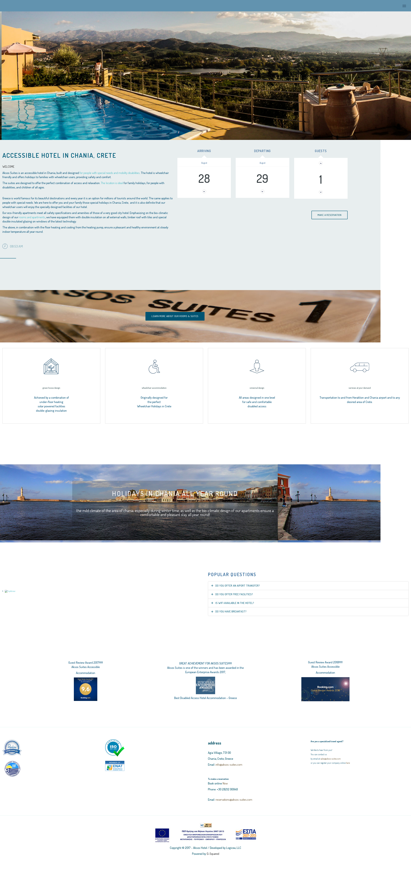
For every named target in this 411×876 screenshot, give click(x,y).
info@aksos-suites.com (229, 759)
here (348, 758)
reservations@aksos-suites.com (234, 794)
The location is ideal (112, 178)
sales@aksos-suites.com (330, 753)
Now (225, 778)
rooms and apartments (32, 212)
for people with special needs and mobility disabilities (110, 168)
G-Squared (213, 849)
